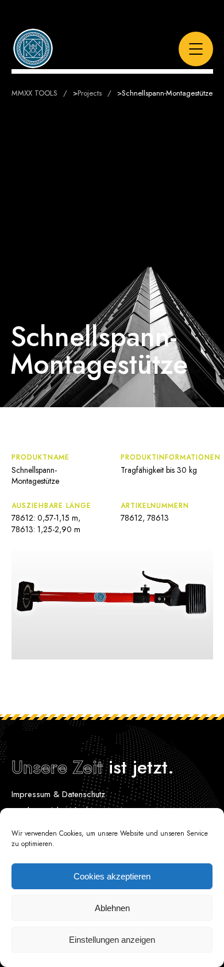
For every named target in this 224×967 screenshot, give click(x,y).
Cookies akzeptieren (112, 876)
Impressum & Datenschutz (58, 794)
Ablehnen (112, 908)
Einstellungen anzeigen (112, 940)
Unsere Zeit (57, 767)
